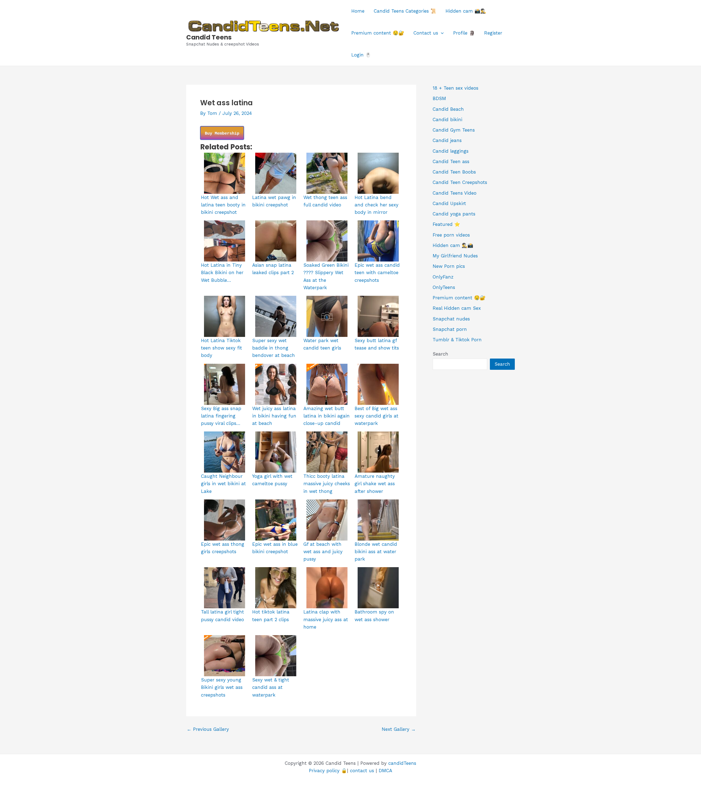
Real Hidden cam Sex (457, 308)
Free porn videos (451, 235)
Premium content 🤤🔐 (377, 33)
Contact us (425, 33)
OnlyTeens (444, 287)
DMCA (385, 770)
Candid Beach (448, 109)
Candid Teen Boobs (454, 172)
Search (440, 354)
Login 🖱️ (361, 55)
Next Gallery (399, 729)
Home (357, 11)
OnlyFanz (443, 277)
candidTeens (402, 763)
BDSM (439, 98)
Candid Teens (209, 37)
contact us (362, 770)
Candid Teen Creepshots (460, 182)
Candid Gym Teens (454, 130)
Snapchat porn (450, 329)
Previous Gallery (208, 729)
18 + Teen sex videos (455, 88)
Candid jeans (447, 140)
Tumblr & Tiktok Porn (457, 339)
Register (493, 33)
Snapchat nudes (451, 319)
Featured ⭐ (446, 224)
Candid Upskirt (449, 203)
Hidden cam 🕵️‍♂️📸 (453, 245)
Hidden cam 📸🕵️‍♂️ (466, 11)
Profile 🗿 (464, 33)
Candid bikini (447, 119)
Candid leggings (451, 151)
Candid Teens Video (454, 193)
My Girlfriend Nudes (455, 255)
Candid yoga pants (454, 214)
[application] (441, 33)
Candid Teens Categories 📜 (405, 11)
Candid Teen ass (451, 161)
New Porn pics (449, 266)
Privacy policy (324, 770)
